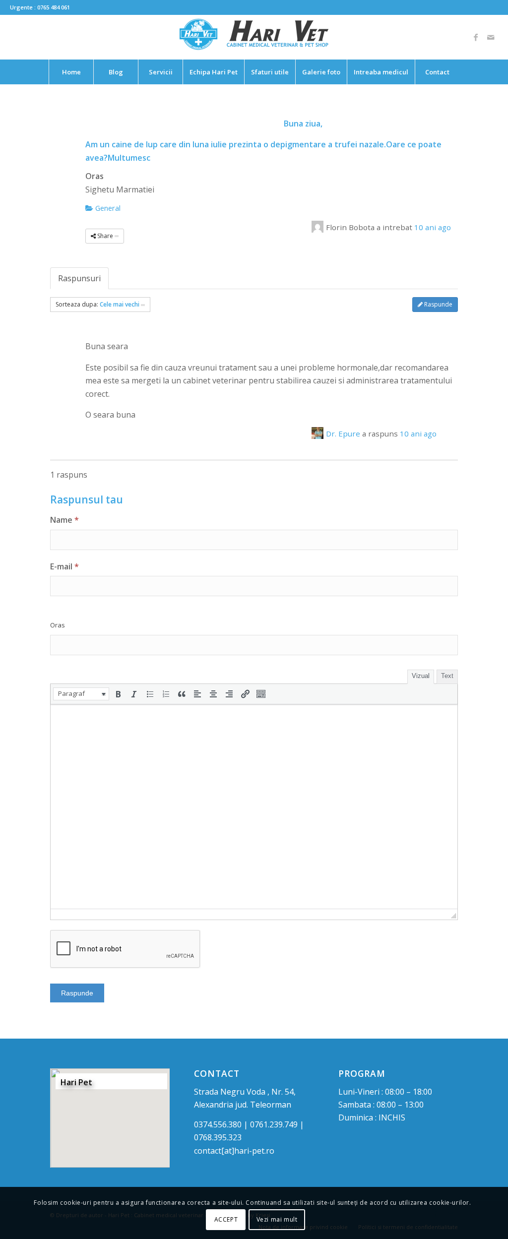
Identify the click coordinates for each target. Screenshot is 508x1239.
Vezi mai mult (277, 1219)
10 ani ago (432, 227)
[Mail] (490, 37)
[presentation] (81, 694)
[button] (81, 693)
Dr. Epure (343, 433)
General (107, 208)
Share (105, 236)
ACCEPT (226, 1219)
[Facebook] (475, 37)
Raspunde (437, 304)
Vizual (421, 676)
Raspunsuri (79, 278)
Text (447, 676)
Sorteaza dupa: (97, 304)
